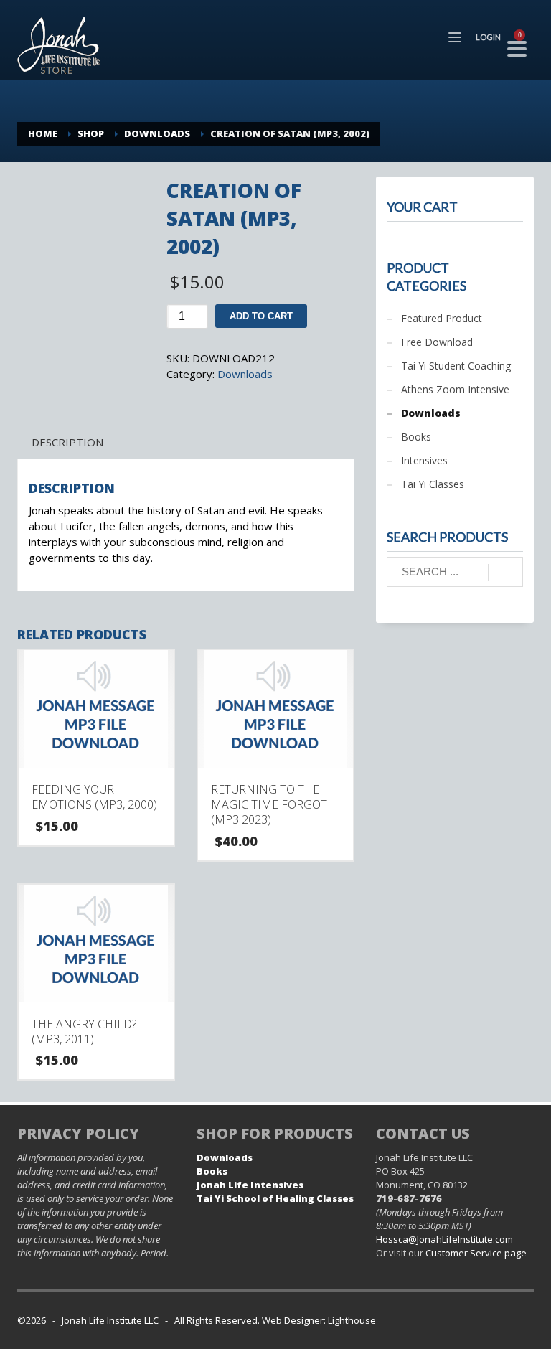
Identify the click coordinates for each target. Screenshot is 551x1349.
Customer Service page (476, 1252)
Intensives (424, 460)
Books (416, 436)
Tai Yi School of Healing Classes (275, 1198)
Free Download (437, 342)
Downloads (245, 374)
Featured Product (441, 318)
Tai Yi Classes (432, 484)
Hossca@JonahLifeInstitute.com (444, 1239)
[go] (505, 573)
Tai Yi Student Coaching (456, 365)
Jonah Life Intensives (250, 1184)
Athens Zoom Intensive (455, 389)
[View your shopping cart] (524, 37)
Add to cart (261, 316)
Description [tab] (67, 442)
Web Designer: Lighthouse (319, 1320)
